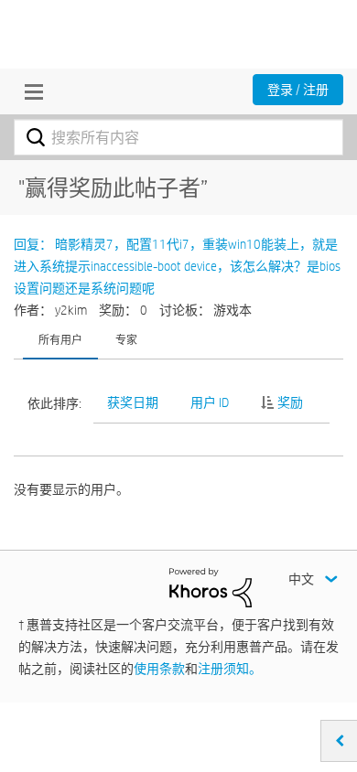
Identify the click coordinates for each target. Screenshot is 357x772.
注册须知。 (230, 668)
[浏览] (29, 91)
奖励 (290, 402)
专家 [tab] (126, 339)
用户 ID (209, 402)
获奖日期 (132, 402)
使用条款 (159, 668)
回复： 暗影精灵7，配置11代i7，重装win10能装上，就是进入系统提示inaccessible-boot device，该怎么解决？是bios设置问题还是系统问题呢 (177, 266)
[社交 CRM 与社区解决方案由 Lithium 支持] (210, 586)
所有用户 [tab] (60, 339)
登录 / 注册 (298, 89)
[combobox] (178, 137)
